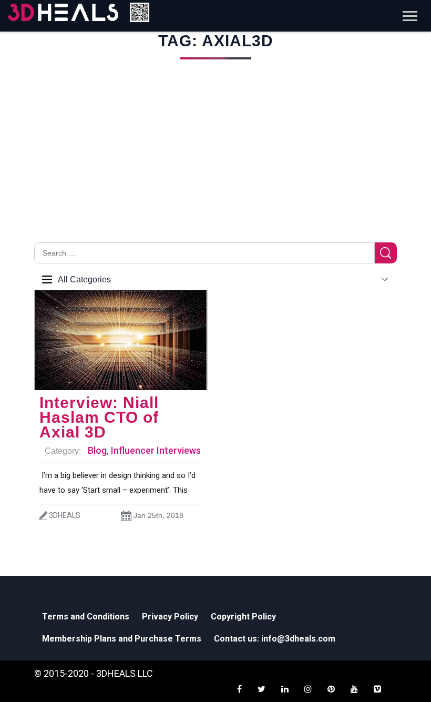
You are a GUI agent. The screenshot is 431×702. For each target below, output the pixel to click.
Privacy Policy (170, 617)
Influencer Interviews (156, 450)
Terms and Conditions (85, 617)
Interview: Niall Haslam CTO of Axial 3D (99, 417)
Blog (97, 450)
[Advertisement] (215, 163)
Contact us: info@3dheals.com (274, 639)
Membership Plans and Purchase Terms (121, 639)
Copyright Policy (243, 617)
